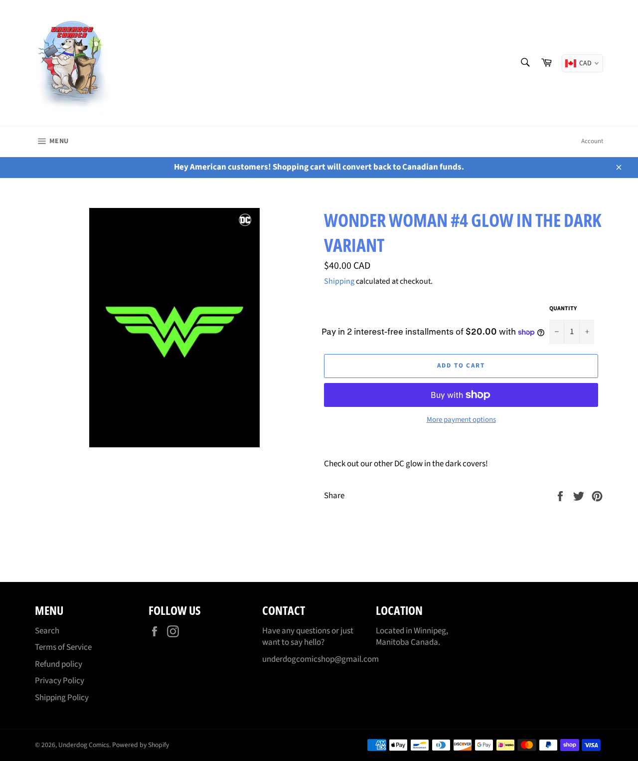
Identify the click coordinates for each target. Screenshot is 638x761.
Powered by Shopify (140, 745)
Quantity (563, 309)
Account (592, 141)
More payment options (461, 420)
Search (47, 631)
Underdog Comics (83, 745)
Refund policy (58, 664)
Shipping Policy (62, 698)
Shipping (339, 281)
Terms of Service (63, 647)
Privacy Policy (59, 681)
